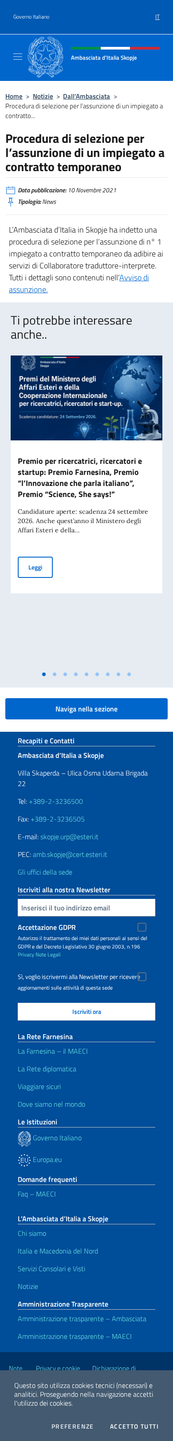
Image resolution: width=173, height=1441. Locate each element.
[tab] (44, 674)
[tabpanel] (86, 510)
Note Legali (48, 954)
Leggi (40, 567)
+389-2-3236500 (56, 801)
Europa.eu (46, 1159)
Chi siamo (32, 1233)
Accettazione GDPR (47, 927)
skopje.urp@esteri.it (69, 836)
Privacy (26, 954)
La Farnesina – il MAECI (53, 1051)
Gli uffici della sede (45, 872)
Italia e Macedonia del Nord (58, 1251)
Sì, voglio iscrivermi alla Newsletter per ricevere (79, 977)
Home (14, 96)
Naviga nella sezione (86, 708)
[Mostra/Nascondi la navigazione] (17, 56)
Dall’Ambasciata (86, 96)
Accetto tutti (134, 1426)
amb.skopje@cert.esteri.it (70, 854)
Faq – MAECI (37, 1194)
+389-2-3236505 (57, 819)
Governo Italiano (31, 17)
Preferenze (72, 1426)
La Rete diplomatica (47, 1068)
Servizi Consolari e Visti (51, 1268)
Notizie (43, 96)
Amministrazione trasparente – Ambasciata (82, 1318)
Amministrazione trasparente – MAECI (75, 1336)
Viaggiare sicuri (39, 1086)
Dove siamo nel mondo (51, 1104)
